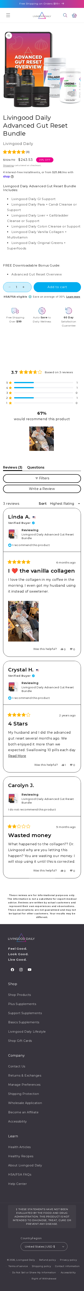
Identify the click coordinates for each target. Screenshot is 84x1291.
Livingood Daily (25, 1259)
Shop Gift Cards (20, 1041)
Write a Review (49, 490)
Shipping (8, 165)
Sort (43, 504)
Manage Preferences (24, 1085)
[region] (42, 438)
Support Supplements (25, 1013)
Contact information (67, 1266)
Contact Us (16, 1066)
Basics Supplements (23, 1022)
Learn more (73, 296)
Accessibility (17, 1121)
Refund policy (47, 1259)
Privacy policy (68, 1259)
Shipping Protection (23, 1094)
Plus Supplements (22, 1004)
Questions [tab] (35, 468)
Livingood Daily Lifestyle (27, 1031)
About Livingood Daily (25, 1165)
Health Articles (19, 1147)
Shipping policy (41, 1266)
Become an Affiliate (23, 1112)
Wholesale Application (25, 1103)
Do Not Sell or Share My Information (34, 1272)
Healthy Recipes (20, 1156)
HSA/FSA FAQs (19, 1174)
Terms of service (18, 1266)
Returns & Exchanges (24, 1075)
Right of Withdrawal (44, 1278)
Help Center (17, 1184)
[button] (8, 15)
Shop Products (19, 995)
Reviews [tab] (12, 468)
